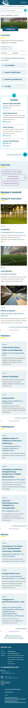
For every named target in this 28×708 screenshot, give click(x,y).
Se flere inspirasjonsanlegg (18, 327)
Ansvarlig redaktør (9, 692)
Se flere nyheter (22, 628)
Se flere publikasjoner (20, 526)
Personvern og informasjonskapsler (12, 689)
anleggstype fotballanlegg (11, 58)
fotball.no (7, 145)
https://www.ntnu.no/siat (13, 653)
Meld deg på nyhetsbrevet (14, 635)
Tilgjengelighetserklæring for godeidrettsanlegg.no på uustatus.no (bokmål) (15, 698)
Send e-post (8, 107)
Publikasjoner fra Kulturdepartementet (13, 177)
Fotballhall (15, 53)
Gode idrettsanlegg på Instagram (15, 638)
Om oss (6, 694)
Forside (2, 15)
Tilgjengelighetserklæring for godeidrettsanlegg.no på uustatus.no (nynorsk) (15, 701)
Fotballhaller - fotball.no (10, 171)
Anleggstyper (8, 15)
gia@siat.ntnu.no (11, 651)
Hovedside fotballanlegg (10, 183)
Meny (24, 2)
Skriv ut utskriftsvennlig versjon (14, 154)
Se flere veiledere (21, 418)
